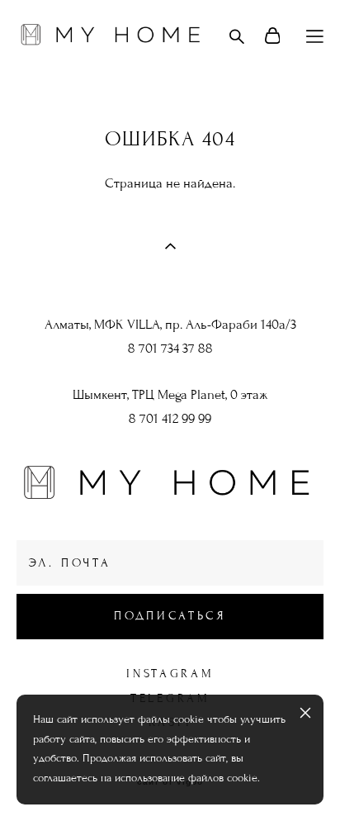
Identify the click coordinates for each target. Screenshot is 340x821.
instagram (170, 674)
